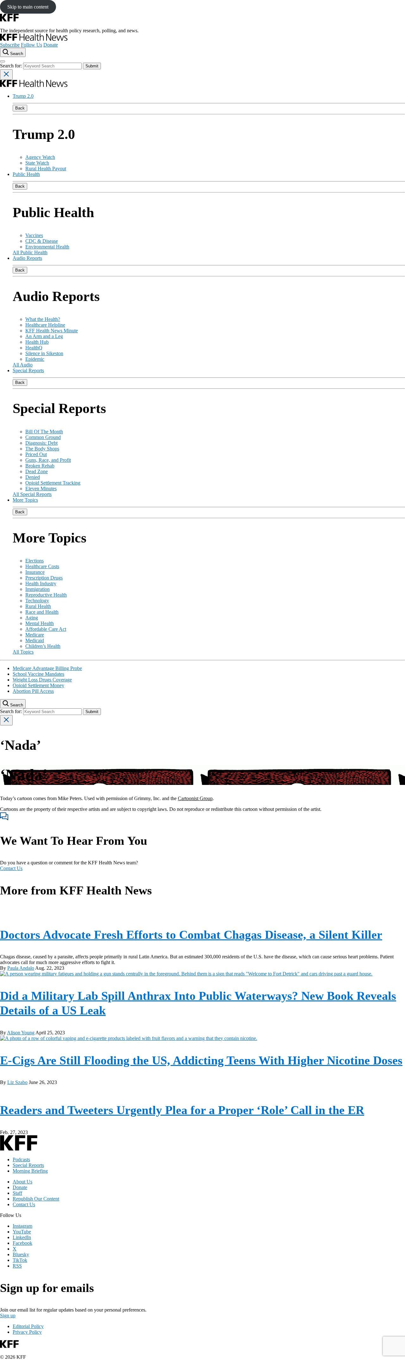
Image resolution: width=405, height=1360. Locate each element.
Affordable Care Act (45, 629)
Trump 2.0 (23, 96)
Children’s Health (42, 646)
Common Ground (43, 437)
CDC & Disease (41, 241)
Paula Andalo (20, 968)
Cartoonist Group (195, 798)
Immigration (37, 589)
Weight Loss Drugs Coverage (42, 679)
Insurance (35, 572)
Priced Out (36, 454)
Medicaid (34, 640)
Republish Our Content (36, 1198)
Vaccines (34, 235)
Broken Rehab (39, 465)
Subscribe (10, 44)
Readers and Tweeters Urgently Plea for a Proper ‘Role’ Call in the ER (182, 1110)
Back (20, 108)
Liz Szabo (17, 1082)
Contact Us (11, 868)
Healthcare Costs (42, 566)
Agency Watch (40, 157)
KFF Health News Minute (51, 330)
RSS (17, 1266)
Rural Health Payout (45, 168)
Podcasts (21, 1159)
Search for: (11, 65)
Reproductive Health (46, 595)
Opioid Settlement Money (38, 685)
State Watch (37, 163)
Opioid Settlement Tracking (52, 483)
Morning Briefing (30, 1171)
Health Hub (37, 342)
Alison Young (20, 1032)
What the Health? (42, 319)
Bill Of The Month (44, 431)
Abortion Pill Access (33, 691)
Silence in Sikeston (44, 353)
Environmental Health (47, 246)
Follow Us (31, 44)
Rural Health (38, 606)
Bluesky (21, 1254)
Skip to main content (27, 6)
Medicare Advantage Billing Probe (47, 668)
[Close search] (6, 74)
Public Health (26, 174)
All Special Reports (32, 494)
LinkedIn (22, 1237)
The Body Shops (42, 448)
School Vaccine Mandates (38, 674)
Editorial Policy (28, 1326)
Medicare (34, 634)
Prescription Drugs (44, 577)
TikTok (20, 1260)
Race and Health (42, 612)
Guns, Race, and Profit (48, 460)
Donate (50, 44)
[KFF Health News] (33, 39)
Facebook (22, 1243)
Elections (34, 560)
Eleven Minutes (41, 488)
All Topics (23, 652)
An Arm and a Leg (44, 336)
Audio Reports (27, 258)
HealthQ (33, 347)
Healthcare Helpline (45, 325)
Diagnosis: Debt (41, 443)
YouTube (22, 1231)
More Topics (25, 500)
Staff (17, 1193)
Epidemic (34, 359)
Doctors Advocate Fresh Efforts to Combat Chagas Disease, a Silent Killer (191, 934)
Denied (32, 477)
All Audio (23, 364)
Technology (37, 600)
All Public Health (30, 252)
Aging (31, 617)
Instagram (22, 1226)
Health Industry (40, 583)
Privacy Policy (27, 1332)
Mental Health (39, 623)
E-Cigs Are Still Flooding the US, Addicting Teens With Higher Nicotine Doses (201, 1060)
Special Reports (28, 370)
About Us (22, 1181)
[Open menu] (2, 61)
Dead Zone (36, 471)
